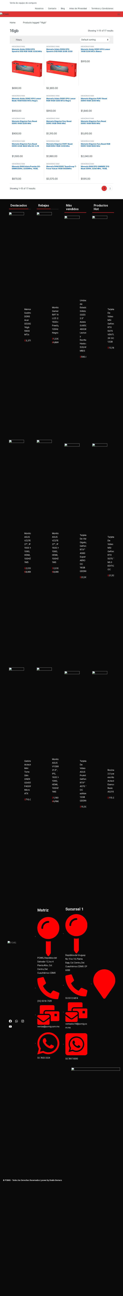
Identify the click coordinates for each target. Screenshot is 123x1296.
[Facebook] (10, 1021)
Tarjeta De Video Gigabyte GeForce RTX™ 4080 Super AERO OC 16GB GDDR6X (84, 553)
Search (119, 14)
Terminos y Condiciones (102, 8)
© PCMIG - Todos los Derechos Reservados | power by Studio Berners (32, 1180)
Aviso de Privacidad (78, 8)
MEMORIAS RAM (18, 46)
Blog (63, 8)
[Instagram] (22, 1021)
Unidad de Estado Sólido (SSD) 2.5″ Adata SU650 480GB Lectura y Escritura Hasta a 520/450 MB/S (84, 325)
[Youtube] (10, 1026)
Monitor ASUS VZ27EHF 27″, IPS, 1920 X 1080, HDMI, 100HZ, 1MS (28, 547)
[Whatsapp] (16, 1021)
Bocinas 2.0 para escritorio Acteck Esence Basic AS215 (112, 781)
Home (12, 22)
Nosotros (39, 8)
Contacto (52, 8)
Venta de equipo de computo (23, 3)
